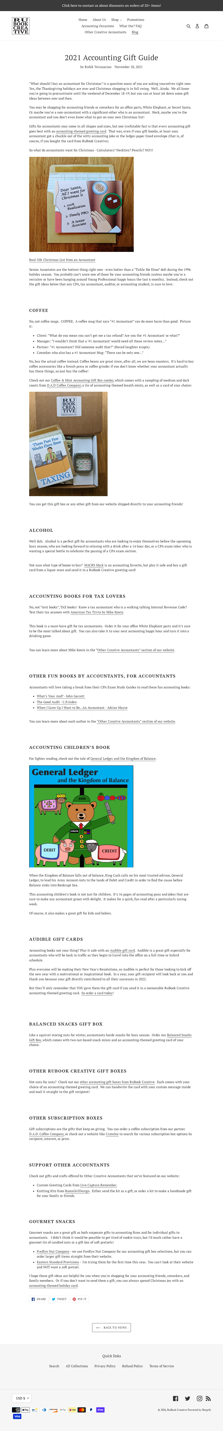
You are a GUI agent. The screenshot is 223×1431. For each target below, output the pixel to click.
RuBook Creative (177, 1409)
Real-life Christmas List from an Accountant (62, 260)
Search (54, 1366)
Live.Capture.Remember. (98, 1185)
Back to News (115, 1327)
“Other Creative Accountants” (119, 721)
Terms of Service (161, 1366)
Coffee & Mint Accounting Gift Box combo (82, 380)
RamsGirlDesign (77, 1191)
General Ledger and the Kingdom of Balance (123, 758)
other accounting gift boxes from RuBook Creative (117, 1082)
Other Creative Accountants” (118, 650)
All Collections (77, 1366)
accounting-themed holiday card (53, 1285)
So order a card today (97, 993)
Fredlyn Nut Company (53, 1251)
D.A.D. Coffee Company (46, 1134)
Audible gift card (122, 950)
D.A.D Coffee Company (64, 385)
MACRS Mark (94, 565)
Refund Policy (132, 1366)
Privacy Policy (105, 1366)
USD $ (20, 1398)
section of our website (157, 650)
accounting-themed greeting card (81, 131)
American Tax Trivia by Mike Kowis (97, 612)
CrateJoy (112, 1134)
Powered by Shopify (199, 1409)
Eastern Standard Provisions (58, 1262)
